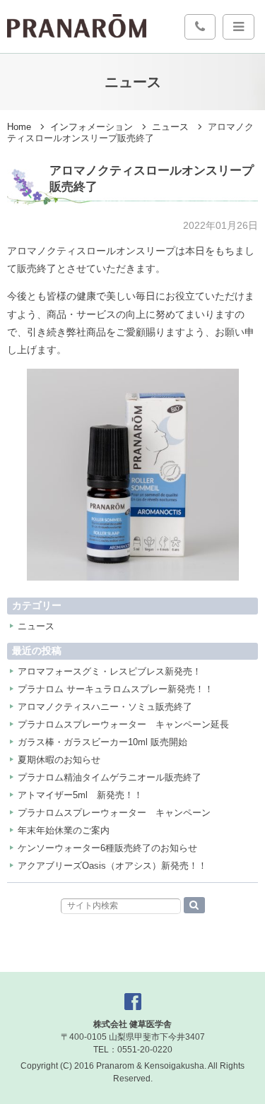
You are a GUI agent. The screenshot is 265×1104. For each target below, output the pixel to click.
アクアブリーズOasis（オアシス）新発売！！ (112, 865)
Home (19, 127)
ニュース (170, 127)
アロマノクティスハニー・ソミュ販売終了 (105, 706)
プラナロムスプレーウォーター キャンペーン (114, 812)
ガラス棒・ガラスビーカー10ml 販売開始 (102, 742)
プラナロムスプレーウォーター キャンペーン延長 (123, 724)
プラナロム (76, 26)
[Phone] (200, 27)
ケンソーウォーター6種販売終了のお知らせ (107, 848)
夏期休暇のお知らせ (59, 759)
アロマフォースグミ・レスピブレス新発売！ (109, 671)
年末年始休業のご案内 (64, 830)
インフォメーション (91, 127)
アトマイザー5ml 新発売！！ (80, 795)
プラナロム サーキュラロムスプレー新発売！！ (115, 689)
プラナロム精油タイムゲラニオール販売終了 (109, 777)
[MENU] (238, 27)
